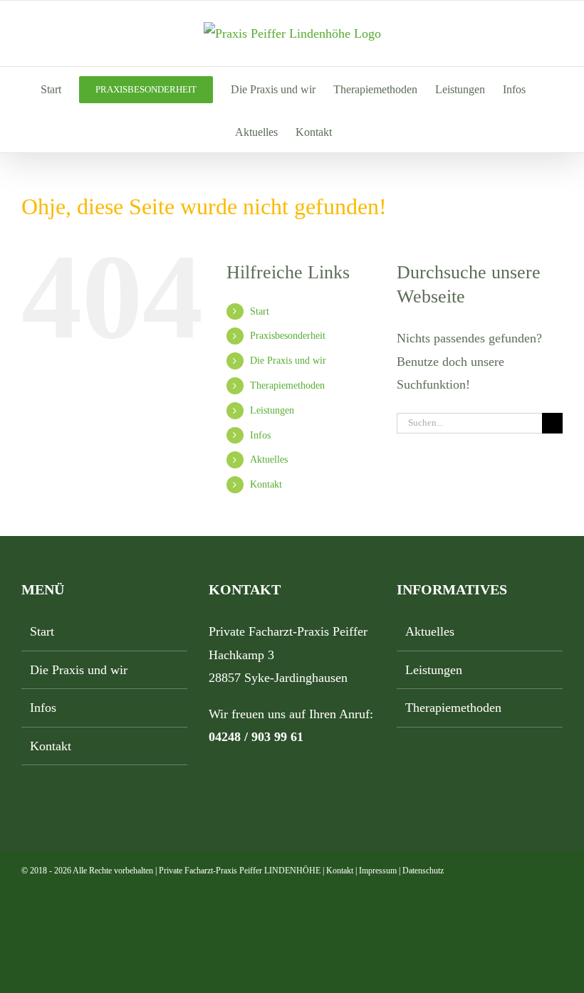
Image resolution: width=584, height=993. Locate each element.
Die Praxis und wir (288, 360)
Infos (260, 435)
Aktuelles (269, 459)
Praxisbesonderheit (287, 335)
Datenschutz (423, 871)
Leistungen (272, 410)
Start (259, 311)
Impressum (378, 871)
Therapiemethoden (287, 385)
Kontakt (266, 484)
